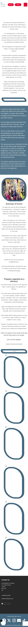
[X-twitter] (9, 620)
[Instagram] (14, 620)
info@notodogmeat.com (7, 598)
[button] (25, 4)
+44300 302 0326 (6, 595)
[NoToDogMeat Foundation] (3, 4)
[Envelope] (19, 620)
